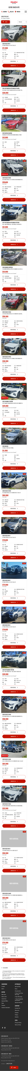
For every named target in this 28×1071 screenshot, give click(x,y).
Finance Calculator (6, 1007)
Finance (3, 1005)
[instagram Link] (5, 1028)
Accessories (18, 991)
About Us (17, 1010)
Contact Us (13, 65)
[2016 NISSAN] (14, 436)
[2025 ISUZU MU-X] (14, 33)
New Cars (4, 994)
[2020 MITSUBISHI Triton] (14, 659)
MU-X (3, 988)
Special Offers (5, 1001)
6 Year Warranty (18, 996)
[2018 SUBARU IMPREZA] (14, 257)
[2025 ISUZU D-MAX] (14, 167)
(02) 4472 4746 (7, 1040)
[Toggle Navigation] (26, 12)
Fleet (3, 1003)
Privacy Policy (18, 1022)
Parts (16, 988)
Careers (17, 1012)
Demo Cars (4, 996)
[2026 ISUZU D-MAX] (14, 301)
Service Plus (17, 986)
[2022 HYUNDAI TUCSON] (14, 391)
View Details (13, 61)
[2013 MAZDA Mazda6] (14, 123)
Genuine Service (18, 1002)
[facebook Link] (3, 1028)
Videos (16, 1014)
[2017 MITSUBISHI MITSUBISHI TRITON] (14, 212)
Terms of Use (18, 1024)
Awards (16, 1017)
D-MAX (3, 986)
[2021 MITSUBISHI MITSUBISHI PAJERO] (14, 78)
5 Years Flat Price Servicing (19, 994)
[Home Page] (14, 2)
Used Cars (4, 998)
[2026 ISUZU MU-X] (14, 525)
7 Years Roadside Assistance (19, 999)
